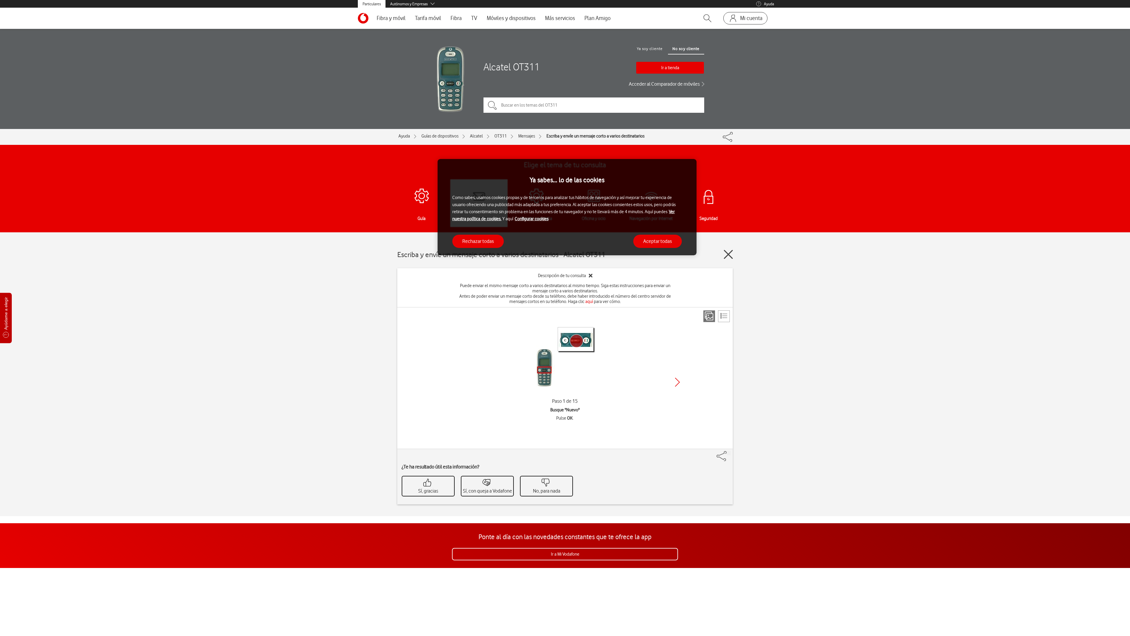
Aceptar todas (657, 241)
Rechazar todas (478, 241)
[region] (567, 207)
